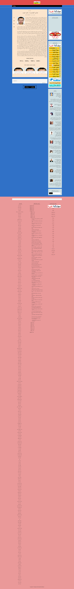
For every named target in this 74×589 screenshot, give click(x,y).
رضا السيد (19, 315)
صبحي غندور (19, 367)
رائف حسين (19, 304)
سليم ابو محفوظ (19, 340)
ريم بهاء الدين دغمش (19, 318)
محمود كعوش (19, 513)
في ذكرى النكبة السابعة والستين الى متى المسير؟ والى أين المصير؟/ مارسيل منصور (57, 171)
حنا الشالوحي (19, 294)
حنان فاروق (19, 295)
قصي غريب (19, 448)
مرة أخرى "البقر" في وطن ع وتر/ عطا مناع (36, 264)
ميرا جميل (19, 535)
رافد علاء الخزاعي (20, 309)
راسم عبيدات (19, 306)
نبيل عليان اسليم (20, 547)
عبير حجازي (19, 402)
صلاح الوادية (19, 372)
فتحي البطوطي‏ (19, 438)
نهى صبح (19, 561)
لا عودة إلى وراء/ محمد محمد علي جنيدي (36, 316)
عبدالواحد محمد (19, 400)
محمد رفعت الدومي (19, 501)
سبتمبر (33, 216)
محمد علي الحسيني (19, 505)
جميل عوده (19, 267)
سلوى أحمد (19, 339)
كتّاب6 (53, 235)
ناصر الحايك (19, 543)
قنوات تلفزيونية (53, 254)
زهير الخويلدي (19, 319)
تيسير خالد (19, 256)
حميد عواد (19, 292)
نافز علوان (19, 544)
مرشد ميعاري (19, 516)
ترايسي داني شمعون (19, 255)
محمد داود (19, 499)
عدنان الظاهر (19, 403)
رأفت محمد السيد (20, 307)
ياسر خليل (19, 573)
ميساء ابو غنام (19, 537)
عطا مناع (20, 409)
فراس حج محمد (19, 441)
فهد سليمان (19, 445)
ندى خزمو (19, 550)
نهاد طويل (19, 559)
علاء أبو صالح (19, 411)
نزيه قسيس (19, 553)
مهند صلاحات (19, 531)
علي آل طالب (19, 414)
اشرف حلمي (19, 225)
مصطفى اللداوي (19, 520)
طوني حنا (19, 376)
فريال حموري (19, 444)
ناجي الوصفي (19, 541)
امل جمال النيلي (20, 238)
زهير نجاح (19, 321)
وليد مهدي (19, 571)
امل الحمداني (19, 237)
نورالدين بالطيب (19, 562)
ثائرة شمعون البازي (19, 258)
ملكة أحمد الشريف (19, 528)
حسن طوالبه (19, 286)
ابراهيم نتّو (19, 210)
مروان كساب (19, 517)
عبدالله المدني (19, 397)
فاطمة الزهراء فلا (19, 435)
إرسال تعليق (44, 82)
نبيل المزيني (19, 546)
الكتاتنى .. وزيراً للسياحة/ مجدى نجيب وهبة (37, 243)
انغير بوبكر (19, 243)
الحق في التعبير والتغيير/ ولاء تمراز (36, 280)
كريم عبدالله (19, 451)
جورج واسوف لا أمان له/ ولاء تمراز (35, 265)
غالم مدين (19, 427)
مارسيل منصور (19, 471)
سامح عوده (19, 327)
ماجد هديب (19, 468)
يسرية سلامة (19, 576)
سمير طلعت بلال (20, 349)
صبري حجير (19, 369)
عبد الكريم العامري (19, 388)
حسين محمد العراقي (19, 288)
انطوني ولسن (19, 241)
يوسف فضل (19, 583)
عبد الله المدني (19, 393)
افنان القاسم (19, 228)
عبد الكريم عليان (20, 390)
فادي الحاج (19, 433)
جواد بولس (19, 268)
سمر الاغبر (19, 345)
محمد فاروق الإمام (19, 507)
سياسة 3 (53, 221)
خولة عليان (19, 301)
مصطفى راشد (19, 523)
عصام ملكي (19, 408)
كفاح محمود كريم (20, 454)
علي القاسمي (19, 415)
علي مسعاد (19, 417)
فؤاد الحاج (19, 430)
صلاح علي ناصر (19, 373)
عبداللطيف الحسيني (19, 396)
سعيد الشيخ (19, 334)
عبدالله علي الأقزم (19, 399)
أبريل (32, 326)
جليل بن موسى (19, 262)
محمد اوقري (19, 496)
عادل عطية (19, 379)
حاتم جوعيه (19, 277)
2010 (32, 332)
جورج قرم (19, 271)
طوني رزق (19, 378)
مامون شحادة (19, 472)
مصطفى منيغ (19, 525)
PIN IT (21, 60)
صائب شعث (19, 358)
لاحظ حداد (19, 460)
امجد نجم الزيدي (19, 235)
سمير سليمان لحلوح (19, 348)
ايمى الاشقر (19, 247)
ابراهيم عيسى (19, 208)
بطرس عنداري (19, 253)
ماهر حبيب (29, 10)
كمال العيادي (19, 456)
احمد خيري (19, 216)
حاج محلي (19, 279)
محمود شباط (19, 511)
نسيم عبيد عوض (19, 555)
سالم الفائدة (19, 325)
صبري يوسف (19, 370)
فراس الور (19, 439)
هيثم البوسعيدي (19, 565)
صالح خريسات (19, 364)
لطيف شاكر (19, 465)
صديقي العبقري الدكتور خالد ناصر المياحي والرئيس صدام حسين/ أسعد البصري (57, 152)
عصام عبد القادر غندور (19, 406)
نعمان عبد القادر (19, 556)
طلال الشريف (19, 375)
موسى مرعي (19, 534)
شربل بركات (19, 355)
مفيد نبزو (20, 526)
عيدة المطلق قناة (20, 423)
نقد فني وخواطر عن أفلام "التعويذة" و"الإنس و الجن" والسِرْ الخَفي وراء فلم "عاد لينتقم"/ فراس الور (57, 161)
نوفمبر (32, 213)
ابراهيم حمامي (19, 207)
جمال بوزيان (19, 264)
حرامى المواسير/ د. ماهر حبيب (35, 239)
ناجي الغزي (19, 540)
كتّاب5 (53, 233)
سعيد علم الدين (19, 336)
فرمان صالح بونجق (19, 442)
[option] (41, 71)
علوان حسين (19, 412)
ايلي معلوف (19, 244)
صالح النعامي (19, 361)
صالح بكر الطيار (19, 363)
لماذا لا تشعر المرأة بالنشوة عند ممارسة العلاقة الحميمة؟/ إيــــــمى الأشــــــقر (58, 114)
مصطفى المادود (19, 522)
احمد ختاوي (19, 214)
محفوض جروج (19, 486)
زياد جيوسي (19, 324)
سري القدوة (19, 333)
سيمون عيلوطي (19, 352)
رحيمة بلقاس (19, 313)
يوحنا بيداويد (19, 577)
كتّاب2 (53, 227)
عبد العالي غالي (19, 385)
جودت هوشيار (19, 270)
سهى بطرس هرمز (20, 351)
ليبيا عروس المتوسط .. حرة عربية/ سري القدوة (37, 250)
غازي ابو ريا (19, 426)
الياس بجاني (19, 231)
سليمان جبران (19, 342)
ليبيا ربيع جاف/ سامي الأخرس (35, 229)
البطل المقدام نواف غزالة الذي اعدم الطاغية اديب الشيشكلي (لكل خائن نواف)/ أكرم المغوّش (57, 123)
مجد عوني (19, 480)
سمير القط (19, 346)
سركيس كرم (19, 331)
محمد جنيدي (19, 498)
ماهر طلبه (19, 475)
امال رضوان (19, 234)
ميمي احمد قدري (20, 538)
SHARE (38, 60)
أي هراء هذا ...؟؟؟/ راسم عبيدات (35, 288)
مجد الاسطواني (19, 478)
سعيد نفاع (19, 337)
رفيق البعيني (19, 316)
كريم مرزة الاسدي (20, 453)
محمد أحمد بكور (19, 489)
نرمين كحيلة (19, 552)
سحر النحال (19, 330)
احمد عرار (19, 217)
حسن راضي (19, 283)
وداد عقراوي (19, 567)
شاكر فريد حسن (19, 354)
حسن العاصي (19, 282)
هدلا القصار (19, 564)
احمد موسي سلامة (19, 220)
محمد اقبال (19, 490)
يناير (32, 330)
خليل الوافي (19, 300)
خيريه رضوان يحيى (19, 303)
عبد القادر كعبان (19, 387)
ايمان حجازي (19, 246)
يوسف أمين (19, 580)
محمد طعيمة (19, 504)
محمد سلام (19, 502)
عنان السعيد (19, 421)
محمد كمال (19, 508)
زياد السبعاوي (19, 322)
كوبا (19, 459)
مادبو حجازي (19, 469)
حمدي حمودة (19, 289)
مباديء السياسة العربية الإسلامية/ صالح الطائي (37, 289)
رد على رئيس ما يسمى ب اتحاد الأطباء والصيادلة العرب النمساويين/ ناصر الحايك (57, 95)
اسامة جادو (19, 222)
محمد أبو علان (19, 487)
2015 (32, 205)
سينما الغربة (53, 248)
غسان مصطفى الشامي (19, 429)
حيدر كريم (19, 297)
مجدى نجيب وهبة (19, 483)
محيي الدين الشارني (19, 514)
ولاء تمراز (20, 570)
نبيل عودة (19, 549)
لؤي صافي (19, 463)
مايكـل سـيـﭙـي (19, 477)
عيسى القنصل (19, 424)
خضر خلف (19, 298)
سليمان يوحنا (19, 343)
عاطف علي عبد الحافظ (19, 381)
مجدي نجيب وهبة (19, 484)
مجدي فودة (19, 481)
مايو (32, 325)
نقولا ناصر (19, 558)
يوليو (32, 322)
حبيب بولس (19, 280)
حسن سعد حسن (20, 285)
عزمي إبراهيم (19, 405)
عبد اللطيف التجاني (19, 391)
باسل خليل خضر (20, 250)
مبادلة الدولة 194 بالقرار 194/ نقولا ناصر (36, 307)
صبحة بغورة (19, 366)
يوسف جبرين (19, 582)
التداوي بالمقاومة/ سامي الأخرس (35, 261)
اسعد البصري (19, 223)
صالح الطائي (19, 360)
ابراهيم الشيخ (19, 205)
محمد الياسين (19, 495)
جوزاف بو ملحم (19, 274)
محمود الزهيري (19, 510)
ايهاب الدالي (19, 249)
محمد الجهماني (19, 492)
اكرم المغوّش (19, 229)
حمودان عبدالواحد (19, 291)
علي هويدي (19, 418)
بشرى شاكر (19, 252)
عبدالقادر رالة (19, 394)
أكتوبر (32, 214)
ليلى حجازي (19, 466)
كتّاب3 (53, 229)
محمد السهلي (19, 493)
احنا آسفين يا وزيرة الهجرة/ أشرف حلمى (58, 180)
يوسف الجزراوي (19, 579)
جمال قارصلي (19, 265)
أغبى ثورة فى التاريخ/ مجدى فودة (57, 105)
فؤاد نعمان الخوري (19, 432)
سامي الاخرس (19, 328)
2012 (32, 209)
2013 (32, 208)
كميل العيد (19, 457)
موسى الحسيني (19, 532)
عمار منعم (19, 420)
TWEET (32, 60)
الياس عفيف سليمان (19, 232)
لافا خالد (20, 462)
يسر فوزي (19, 574)
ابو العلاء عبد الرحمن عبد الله (19, 211)
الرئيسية (53, 208)
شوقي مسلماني (19, 357)
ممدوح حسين (19, 529)
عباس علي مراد (19, 384)
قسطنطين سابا (19, 447)
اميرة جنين (19, 240)
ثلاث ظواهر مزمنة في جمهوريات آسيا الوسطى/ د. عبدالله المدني (58, 142)
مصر (19, 519)
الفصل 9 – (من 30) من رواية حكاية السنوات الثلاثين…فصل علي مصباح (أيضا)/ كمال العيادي (58, 133)
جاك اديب (19, 261)
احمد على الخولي (19, 219)
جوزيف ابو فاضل (20, 276)
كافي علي (19, 450)
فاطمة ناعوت (19, 436)
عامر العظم (19, 382)
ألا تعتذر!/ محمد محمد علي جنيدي (36, 269)
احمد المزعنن (19, 213)
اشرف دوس (19, 226)
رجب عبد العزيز (19, 312)
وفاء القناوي (19, 568)
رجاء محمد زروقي (20, 310)
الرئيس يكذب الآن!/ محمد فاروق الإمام (36, 240)
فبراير (32, 329)
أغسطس (33, 217)
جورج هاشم (19, 273)
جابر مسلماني (19, 259)
